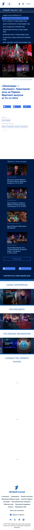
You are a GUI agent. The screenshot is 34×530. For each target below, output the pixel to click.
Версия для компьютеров (17, 510)
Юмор (3, 126)
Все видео (7, 501)
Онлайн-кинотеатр (27, 496)
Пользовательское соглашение (21, 501)
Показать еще (17, 259)
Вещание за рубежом (18, 514)
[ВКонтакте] (7, 106)
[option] (8, 70)
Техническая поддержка (22, 504)
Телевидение (10, 126)
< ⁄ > (25, 107)
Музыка (17, 126)
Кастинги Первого (26, 499)
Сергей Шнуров (6, 120)
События (10, 507)
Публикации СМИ (20, 507)
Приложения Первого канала (11, 499)
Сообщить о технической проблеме (22, 79)
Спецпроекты (15, 496)
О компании (5, 496)
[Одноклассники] (17, 106)
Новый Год (10, 10)
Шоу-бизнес (24, 126)
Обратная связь (9, 504)
